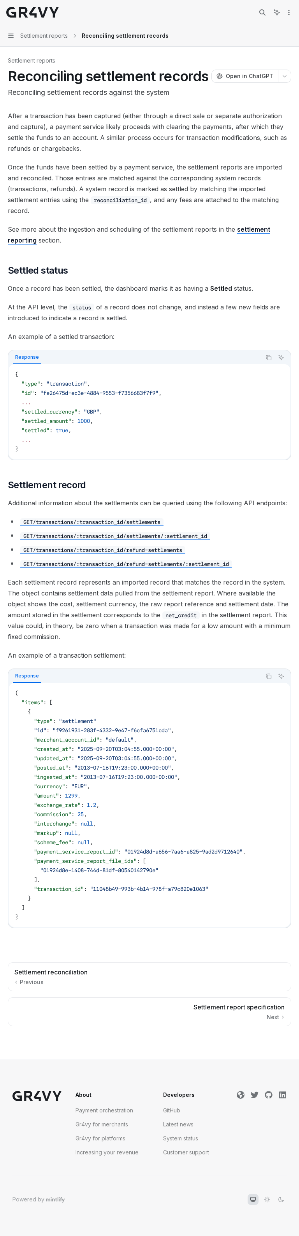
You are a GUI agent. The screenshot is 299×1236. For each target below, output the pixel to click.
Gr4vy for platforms (100, 1138)
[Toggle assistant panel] (276, 12)
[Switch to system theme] (253, 1199)
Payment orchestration (104, 1110)
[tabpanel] (149, 411)
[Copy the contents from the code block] (269, 358)
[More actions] (289, 12)
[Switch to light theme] (267, 1199)
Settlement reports (31, 60)
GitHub (171, 1110)
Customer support (186, 1152)
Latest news (178, 1124)
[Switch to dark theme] (281, 1199)
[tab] (27, 357)
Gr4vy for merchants (102, 1124)
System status (180, 1138)
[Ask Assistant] (281, 358)
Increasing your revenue (107, 1152)
